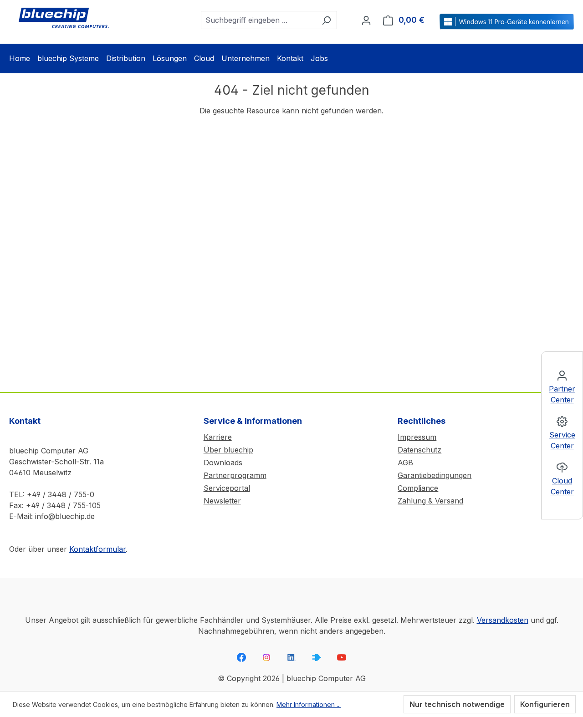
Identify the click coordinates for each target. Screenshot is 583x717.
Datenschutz (419, 449)
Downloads (223, 462)
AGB (405, 462)
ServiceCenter (562, 440)
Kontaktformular (97, 549)
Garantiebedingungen (434, 475)
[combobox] (258, 20)
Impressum (417, 437)
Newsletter (222, 500)
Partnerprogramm (235, 475)
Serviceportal (227, 488)
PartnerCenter (562, 394)
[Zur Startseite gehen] (63, 18)
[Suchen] (326, 20)
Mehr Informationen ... (308, 704)
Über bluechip (228, 449)
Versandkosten (502, 620)
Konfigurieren (545, 704)
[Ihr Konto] (366, 20)
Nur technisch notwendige (457, 704)
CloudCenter (562, 486)
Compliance (418, 488)
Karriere (218, 437)
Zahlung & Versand (430, 500)
